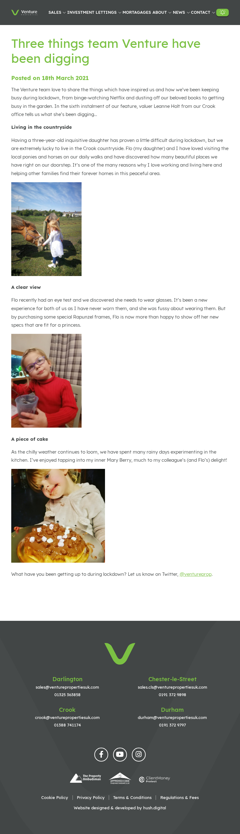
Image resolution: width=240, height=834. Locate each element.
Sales (54, 12)
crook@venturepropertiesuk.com (67, 717)
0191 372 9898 (172, 694)
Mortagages (136, 12)
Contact (200, 12)
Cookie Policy (54, 797)
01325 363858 (67, 694)
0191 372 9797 (172, 724)
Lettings (106, 12)
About (159, 12)
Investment (80, 12)
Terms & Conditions (132, 797)
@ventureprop (196, 574)
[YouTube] (120, 754)
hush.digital (154, 807)
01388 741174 (67, 724)
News (179, 12)
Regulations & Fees (179, 797)
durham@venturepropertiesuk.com (172, 717)
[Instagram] (139, 754)
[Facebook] (101, 754)
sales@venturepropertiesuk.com (67, 687)
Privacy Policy (91, 797)
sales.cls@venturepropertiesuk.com (172, 687)
